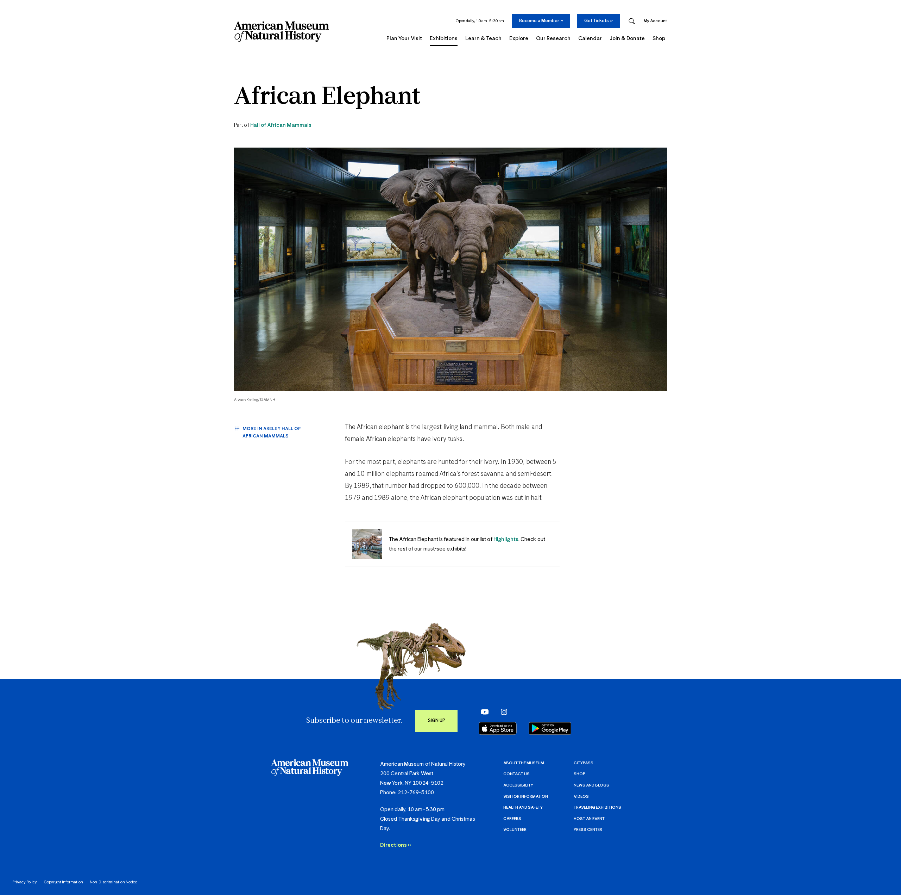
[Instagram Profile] (502, 711)
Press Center (588, 830)
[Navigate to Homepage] (281, 31)
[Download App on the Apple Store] (498, 728)
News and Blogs (591, 785)
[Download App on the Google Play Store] (550, 728)
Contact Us (516, 774)
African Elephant (327, 97)
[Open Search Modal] (632, 21)
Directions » (395, 845)
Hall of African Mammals (280, 125)
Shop (579, 774)
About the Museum (523, 763)
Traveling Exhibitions (597, 807)
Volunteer (515, 830)
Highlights (505, 539)
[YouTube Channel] (483, 711)
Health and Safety (523, 807)
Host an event (589, 819)
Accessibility (518, 785)
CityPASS (583, 763)
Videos (581, 796)
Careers (512, 819)
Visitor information (525, 796)
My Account (655, 21)
